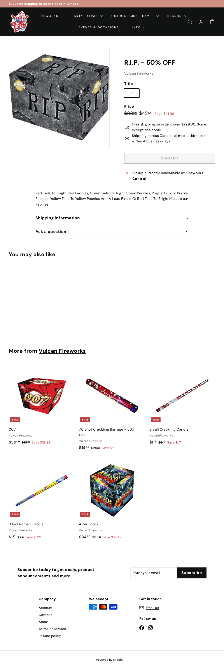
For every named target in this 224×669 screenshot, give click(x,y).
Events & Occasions (99, 27)
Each (133, 94)
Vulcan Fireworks (138, 73)
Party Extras (85, 16)
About (44, 622)
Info (137, 27)
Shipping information (57, 218)
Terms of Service (52, 629)
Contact (45, 615)
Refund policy (50, 636)
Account (46, 608)
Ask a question (50, 231)
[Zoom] (59, 97)
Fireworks (49, 16)
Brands (175, 16)
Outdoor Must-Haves (133, 16)
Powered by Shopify (109, 660)
